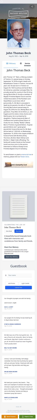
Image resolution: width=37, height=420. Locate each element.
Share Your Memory (12, 257)
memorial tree (26, 155)
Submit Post (18, 287)
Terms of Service (23, 412)
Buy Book (18, 231)
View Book (9, 231)
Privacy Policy (13, 412)
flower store (25, 157)
